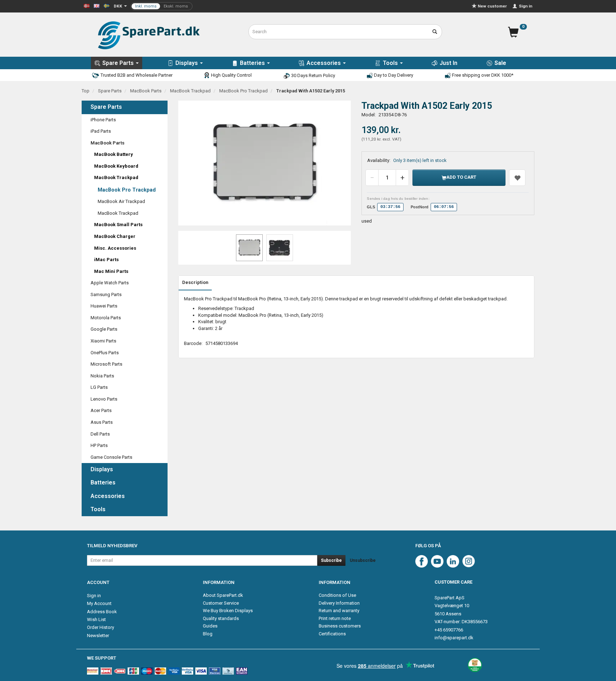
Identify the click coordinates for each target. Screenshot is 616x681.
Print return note (335, 618)
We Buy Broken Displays (228, 610)
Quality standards (221, 618)
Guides (210, 626)
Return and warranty (339, 610)
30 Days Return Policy (312, 75)
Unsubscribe (363, 560)
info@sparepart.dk (454, 637)
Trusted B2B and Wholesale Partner (136, 75)
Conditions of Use (337, 595)
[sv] (107, 5)
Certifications (332, 633)
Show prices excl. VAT (161, 6)
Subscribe (331, 560)
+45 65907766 (449, 629)
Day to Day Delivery (393, 75)
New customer (492, 6)
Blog (207, 633)
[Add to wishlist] (517, 177)
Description (195, 282)
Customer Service (221, 603)
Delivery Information (339, 603)
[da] (87, 5)
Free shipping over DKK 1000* (482, 75)
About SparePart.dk (223, 595)
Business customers (340, 626)
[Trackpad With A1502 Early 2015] (264, 163)
